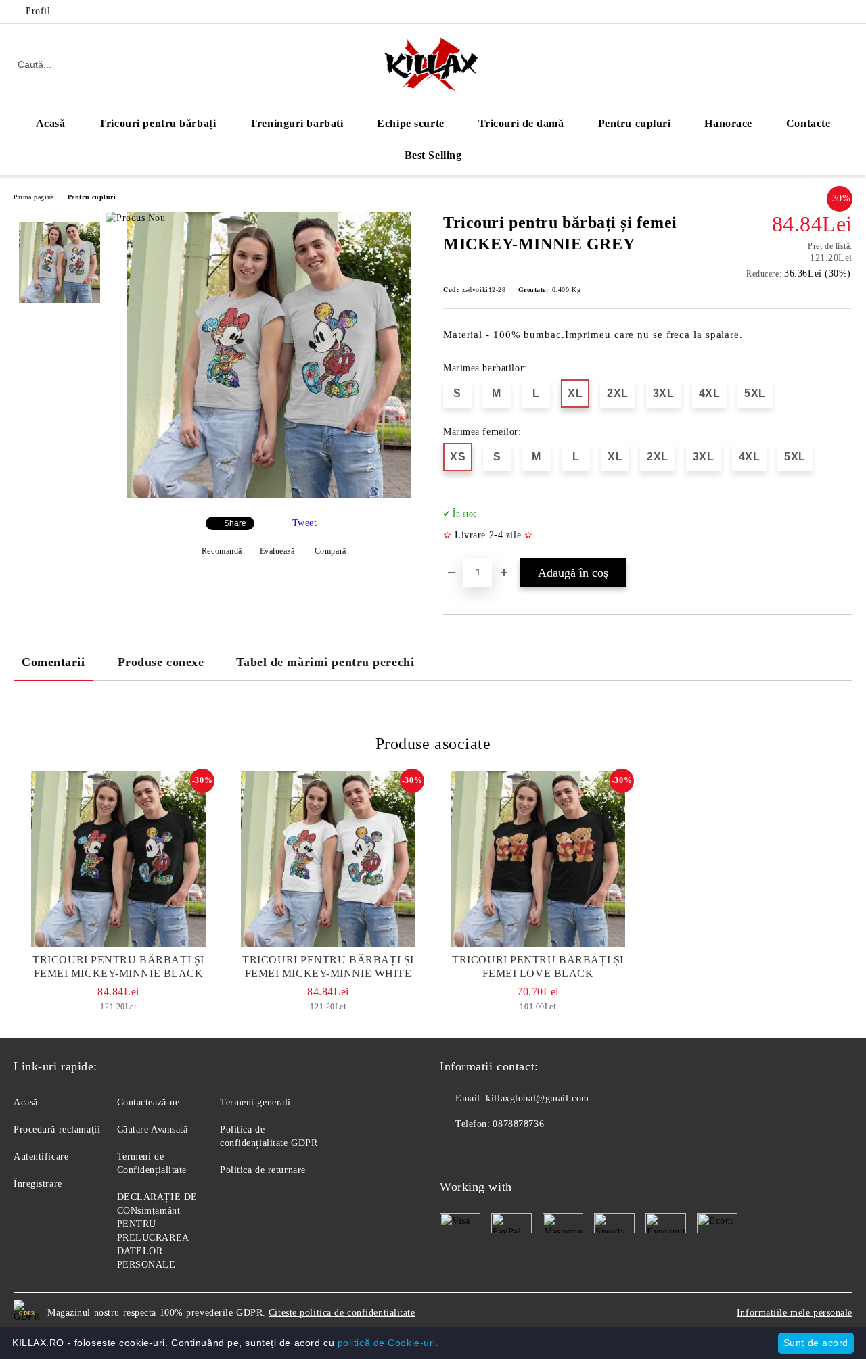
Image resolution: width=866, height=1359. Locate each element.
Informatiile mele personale (794, 1313)
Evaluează (277, 551)
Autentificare (41, 1156)
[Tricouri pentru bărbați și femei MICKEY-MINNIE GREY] (269, 495)
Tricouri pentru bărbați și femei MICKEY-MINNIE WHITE (328, 966)
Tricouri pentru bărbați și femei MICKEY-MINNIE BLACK (118, 966)
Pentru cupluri (634, 123)
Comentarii (53, 662)
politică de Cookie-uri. (388, 1342)
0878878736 (518, 1124)
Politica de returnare (263, 1170)
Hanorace (728, 123)
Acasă (51, 123)
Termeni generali (255, 1102)
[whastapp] (510, 1151)
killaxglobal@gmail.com (537, 1098)
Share (235, 523)
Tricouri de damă (521, 123)
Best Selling (433, 155)
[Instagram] (845, 11)
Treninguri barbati (296, 123)
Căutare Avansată (152, 1129)
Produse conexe (161, 662)
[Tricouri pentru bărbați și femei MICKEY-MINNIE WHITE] (328, 859)
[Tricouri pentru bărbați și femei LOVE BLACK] (538, 859)
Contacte (808, 123)
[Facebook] (824, 11)
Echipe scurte (410, 123)
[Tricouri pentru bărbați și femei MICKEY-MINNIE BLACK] (118, 859)
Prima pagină (34, 197)
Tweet (304, 523)
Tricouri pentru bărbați (157, 123)
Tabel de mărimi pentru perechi (325, 662)
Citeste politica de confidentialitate (342, 1313)
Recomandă (222, 551)
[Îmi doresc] (842, 529)
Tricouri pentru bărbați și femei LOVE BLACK (538, 966)
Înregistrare (38, 1183)
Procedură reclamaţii (57, 1129)
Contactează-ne (148, 1102)
